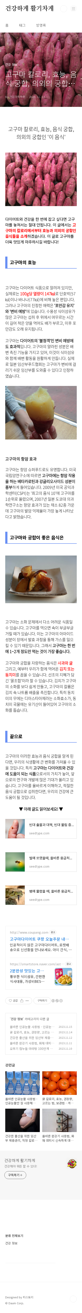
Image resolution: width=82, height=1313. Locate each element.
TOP (73, 1299)
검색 (63, 8)
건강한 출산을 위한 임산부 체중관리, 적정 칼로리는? (31, 1039)
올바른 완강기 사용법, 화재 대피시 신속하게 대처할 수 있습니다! (32, 1045)
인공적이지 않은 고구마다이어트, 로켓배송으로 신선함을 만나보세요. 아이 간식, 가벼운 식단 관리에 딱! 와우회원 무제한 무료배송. (41, 947)
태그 (22, 25)
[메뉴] (73, 8)
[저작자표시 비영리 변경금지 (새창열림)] (57, 1000)
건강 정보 (17, 1019)
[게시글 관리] (27, 1000)
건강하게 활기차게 (29, 9)
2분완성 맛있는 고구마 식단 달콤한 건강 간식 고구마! (27, 970)
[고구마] (41, 154)
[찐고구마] (41, 388)
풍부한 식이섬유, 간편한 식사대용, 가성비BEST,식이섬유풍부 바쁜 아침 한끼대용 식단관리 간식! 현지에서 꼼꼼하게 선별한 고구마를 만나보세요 (27, 979)
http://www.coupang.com (29, 932)
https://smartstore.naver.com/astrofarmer (37, 964)
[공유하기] (21, 1000)
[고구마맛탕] (41, 557)
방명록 (41, 25)
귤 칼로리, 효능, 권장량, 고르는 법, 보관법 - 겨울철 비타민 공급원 (32, 1034)
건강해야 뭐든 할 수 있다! (20, 1166)
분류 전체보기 (14, 1235)
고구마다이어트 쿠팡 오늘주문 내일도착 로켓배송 (39, 938)
